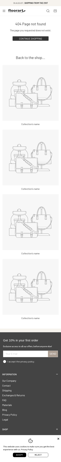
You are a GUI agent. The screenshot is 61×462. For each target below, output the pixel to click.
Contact (6, 385)
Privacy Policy (9, 414)
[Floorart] (17, 11)
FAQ (4, 400)
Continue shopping (30, 38)
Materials (7, 404)
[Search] (48, 10)
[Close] (58, 438)
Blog (4, 409)
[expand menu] (4, 10)
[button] (55, 10)
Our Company (9, 380)
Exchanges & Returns (13, 395)
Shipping (7, 390)
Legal (5, 419)
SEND (52, 354)
